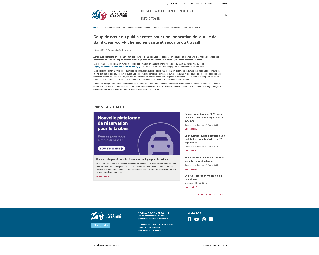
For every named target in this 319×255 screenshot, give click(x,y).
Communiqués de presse (119, 50)
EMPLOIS (183, 4)
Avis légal (224, 245)
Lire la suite (102, 176)
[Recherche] (225, 15)
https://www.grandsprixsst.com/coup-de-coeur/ (117, 67)
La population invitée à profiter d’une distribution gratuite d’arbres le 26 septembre (205, 139)
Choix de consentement (211, 245)
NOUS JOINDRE (222, 4)
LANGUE (211, 4)
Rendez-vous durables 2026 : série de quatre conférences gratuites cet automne (204, 117)
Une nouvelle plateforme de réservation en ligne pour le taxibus (132, 159)
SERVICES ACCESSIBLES (197, 4)
